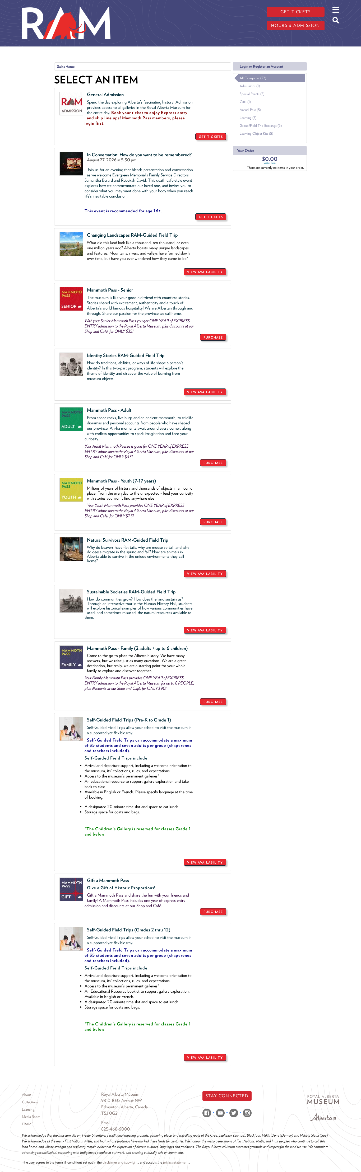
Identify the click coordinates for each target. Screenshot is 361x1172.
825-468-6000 (115, 1129)
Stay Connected (227, 1095)
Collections (30, 1102)
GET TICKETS (211, 137)
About (26, 1095)
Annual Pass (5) (250, 110)
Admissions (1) (250, 86)
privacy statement (175, 1162)
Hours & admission (295, 25)
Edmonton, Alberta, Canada (124, 1106)
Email (105, 1122)
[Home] (66, 4)
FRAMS (27, 1124)
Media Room (31, 1116)
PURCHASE (213, 337)
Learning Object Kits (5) (256, 133)
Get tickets (295, 11)
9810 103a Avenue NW (121, 1100)
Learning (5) (248, 118)
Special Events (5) (252, 94)
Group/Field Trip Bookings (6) (261, 126)
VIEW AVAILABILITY (205, 272)
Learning (28, 1109)
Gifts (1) (245, 102)
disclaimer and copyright (120, 1162)
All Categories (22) (253, 78)
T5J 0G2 (109, 1113)
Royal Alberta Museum (120, 1094)
